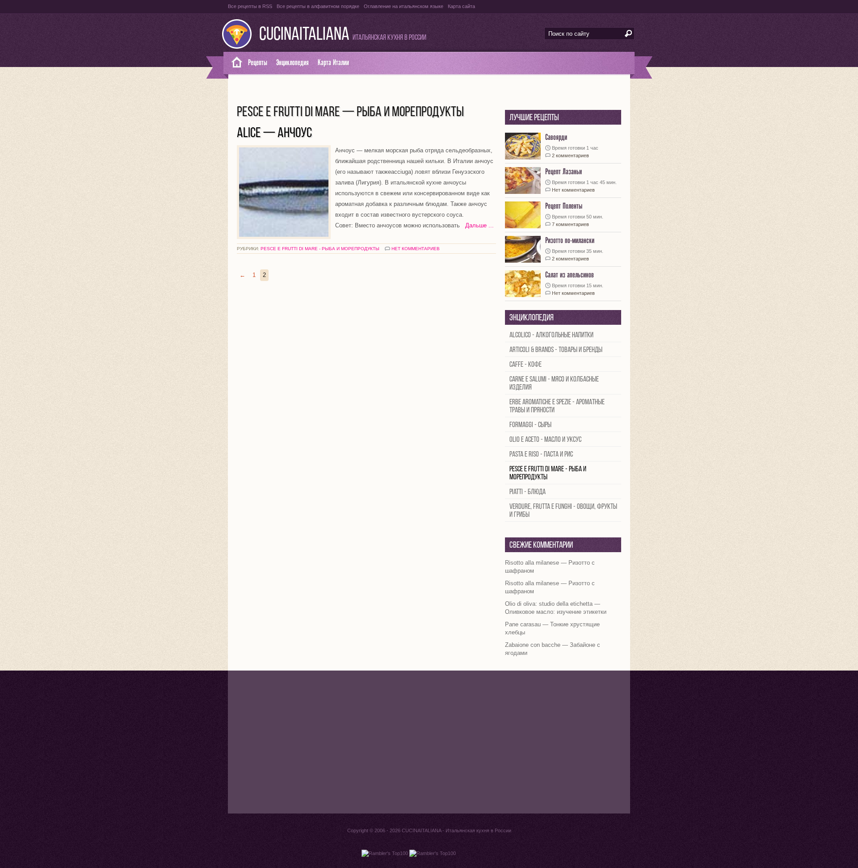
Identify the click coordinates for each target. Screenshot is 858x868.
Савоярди (556, 137)
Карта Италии (333, 62)
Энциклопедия (292, 62)
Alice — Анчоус (274, 133)
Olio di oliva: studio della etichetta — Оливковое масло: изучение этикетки (555, 607)
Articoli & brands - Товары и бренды (555, 350)
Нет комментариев (415, 248)
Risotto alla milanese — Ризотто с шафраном (550, 566)
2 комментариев (570, 155)
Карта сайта (461, 6)
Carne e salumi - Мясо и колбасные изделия (554, 383)
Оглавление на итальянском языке (403, 6)
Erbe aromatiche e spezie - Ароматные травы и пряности (557, 406)
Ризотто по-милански (569, 240)
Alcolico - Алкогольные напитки (551, 335)
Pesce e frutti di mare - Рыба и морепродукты (320, 248)
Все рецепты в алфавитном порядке (318, 6)
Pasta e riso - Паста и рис (541, 454)
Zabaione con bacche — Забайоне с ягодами (552, 649)
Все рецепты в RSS (250, 6)
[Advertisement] (429, 742)
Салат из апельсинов (569, 275)
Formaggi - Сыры (530, 425)
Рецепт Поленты (563, 206)
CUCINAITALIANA (304, 35)
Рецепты (257, 62)
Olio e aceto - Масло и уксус (545, 440)
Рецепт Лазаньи (563, 171)
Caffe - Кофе (525, 365)
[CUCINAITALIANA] (233, 63)
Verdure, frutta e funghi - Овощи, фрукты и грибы (563, 511)
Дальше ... (477, 225)
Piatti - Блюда (527, 492)
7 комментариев (570, 224)
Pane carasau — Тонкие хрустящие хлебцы (552, 628)
